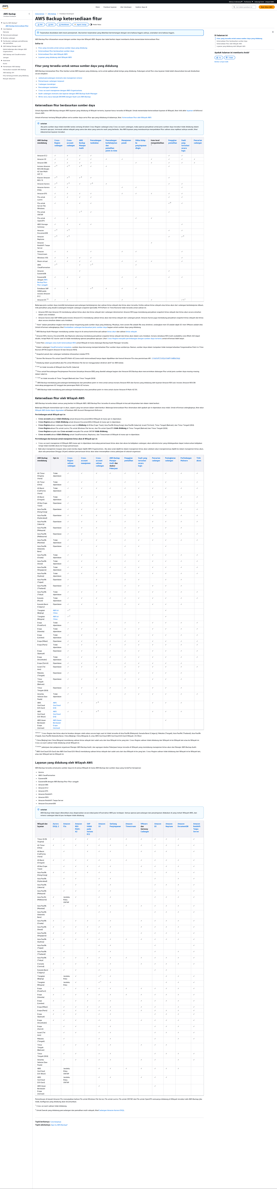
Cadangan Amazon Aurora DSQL (111, 1110)
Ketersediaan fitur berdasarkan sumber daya (56, 51)
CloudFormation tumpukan (60, 347)
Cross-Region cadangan (58, 143)
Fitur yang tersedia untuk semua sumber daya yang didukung (62, 48)
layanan (190, 110)
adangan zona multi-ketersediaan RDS (60, 343)
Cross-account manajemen (85, 460)
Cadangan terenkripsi (47, 84)
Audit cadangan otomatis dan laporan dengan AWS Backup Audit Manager (67, 93)
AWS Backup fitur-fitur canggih (42, 282)
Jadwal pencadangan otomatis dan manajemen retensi (60, 78)
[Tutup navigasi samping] (29, 14)
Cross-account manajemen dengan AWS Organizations (60, 90)
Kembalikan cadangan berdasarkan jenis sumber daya (85, 327)
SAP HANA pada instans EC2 (90, 829)
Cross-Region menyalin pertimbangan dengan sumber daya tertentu (134, 338)
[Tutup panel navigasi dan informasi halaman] (272, 32)
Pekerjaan (114, 468)
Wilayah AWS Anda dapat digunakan (49, 410)
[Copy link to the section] (33, 66)
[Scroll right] (148, 7)
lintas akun (111, 331)
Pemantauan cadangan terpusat (51, 81)
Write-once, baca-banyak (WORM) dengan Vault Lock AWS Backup (64, 97)
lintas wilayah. (131, 331)
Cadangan (145, 831)
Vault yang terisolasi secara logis (185, 145)
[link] (67, 14)
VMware (144, 824)
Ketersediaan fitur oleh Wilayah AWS (53, 54)
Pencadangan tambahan (48, 87)
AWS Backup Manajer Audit (115, 460)
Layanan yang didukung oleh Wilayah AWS (55, 57)
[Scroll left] (94, 7)
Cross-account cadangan (71, 143)
